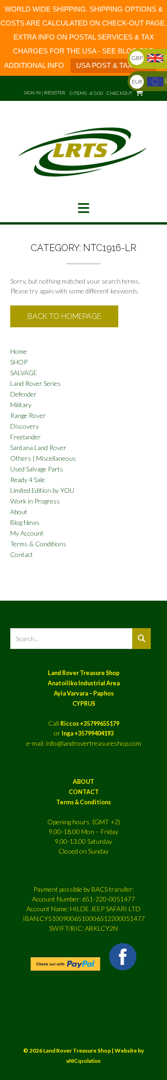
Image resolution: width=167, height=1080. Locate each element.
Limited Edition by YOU (42, 490)
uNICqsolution (83, 1061)
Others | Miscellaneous (43, 458)
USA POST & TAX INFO (113, 65)
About (18, 512)
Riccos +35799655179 (89, 723)
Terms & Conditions (38, 544)
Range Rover (28, 415)
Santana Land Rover (38, 447)
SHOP (18, 362)
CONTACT (84, 791)
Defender (23, 394)
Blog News (24, 522)
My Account (27, 533)
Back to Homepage (64, 316)
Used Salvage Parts (36, 469)
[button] (83, 208)
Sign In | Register (44, 92)
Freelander (25, 437)
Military (21, 405)
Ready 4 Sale (27, 480)
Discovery (24, 426)
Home (18, 351)
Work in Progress (35, 501)
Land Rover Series (35, 383)
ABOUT (83, 781)
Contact (21, 554)
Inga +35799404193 (88, 733)
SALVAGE (23, 373)
